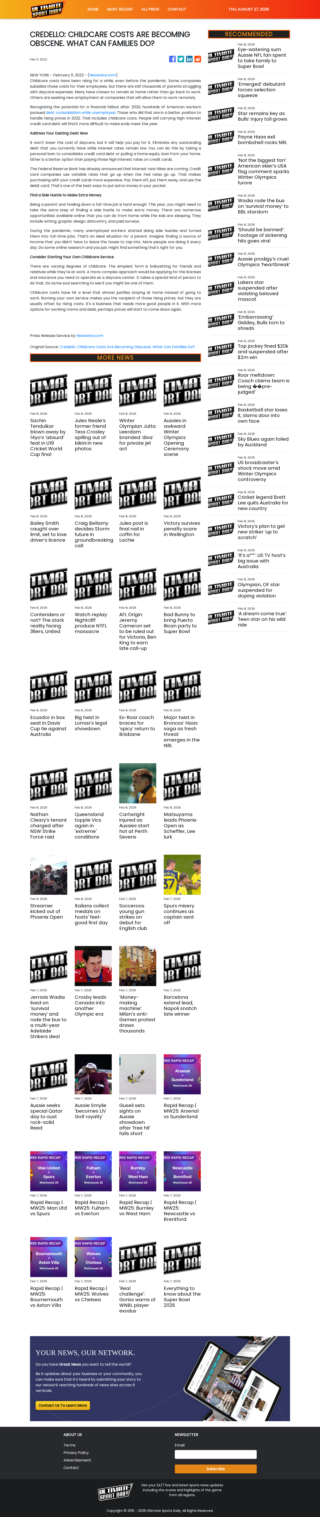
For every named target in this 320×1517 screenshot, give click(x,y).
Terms (69, 1445)
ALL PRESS (150, 9)
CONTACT (177, 9)
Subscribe (216, 1469)
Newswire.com (102, 75)
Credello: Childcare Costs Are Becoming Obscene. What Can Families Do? (128, 347)
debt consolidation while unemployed (80, 112)
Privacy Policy (76, 1452)
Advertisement (77, 1460)
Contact (71, 1467)
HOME (93, 9)
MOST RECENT (120, 9)
